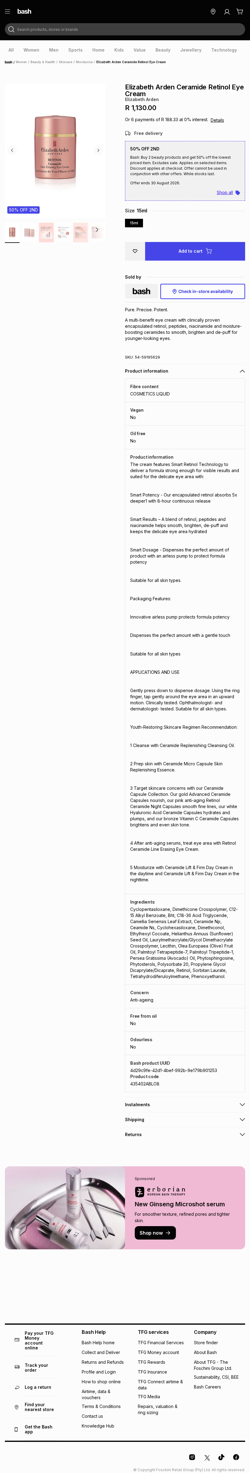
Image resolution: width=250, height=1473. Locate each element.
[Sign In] (226, 11)
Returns (133, 1134)
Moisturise (84, 62)
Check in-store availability (205, 291)
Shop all (225, 192)
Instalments (137, 1104)
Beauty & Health (42, 62)
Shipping (134, 1119)
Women (21, 62)
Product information (146, 371)
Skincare (65, 62)
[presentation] (11, 50)
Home (10, 62)
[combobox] (125, 29)
